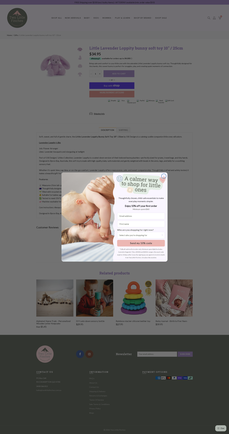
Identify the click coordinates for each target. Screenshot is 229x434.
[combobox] (140, 235)
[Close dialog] (163, 176)
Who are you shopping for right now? (135, 230)
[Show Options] (162, 235)
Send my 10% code (141, 243)
